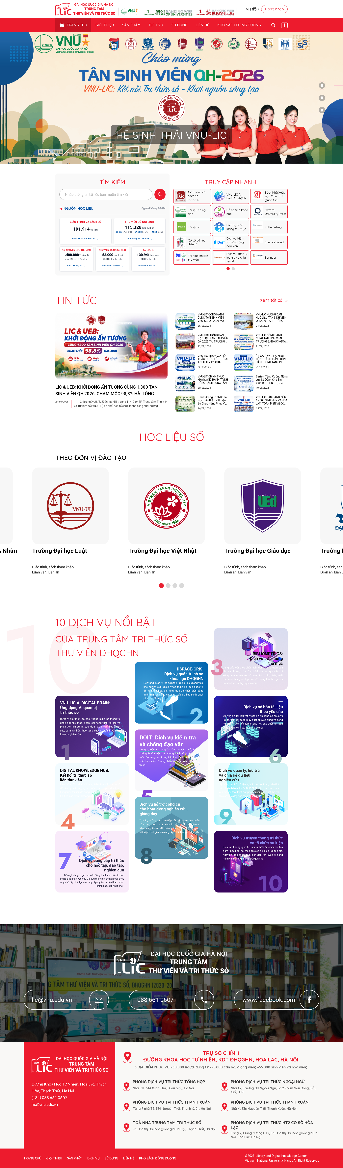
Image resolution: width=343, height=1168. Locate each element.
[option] (171, 98)
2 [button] (322, 97)
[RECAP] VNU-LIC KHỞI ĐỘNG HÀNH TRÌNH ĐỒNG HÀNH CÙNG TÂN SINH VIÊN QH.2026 (271, 359)
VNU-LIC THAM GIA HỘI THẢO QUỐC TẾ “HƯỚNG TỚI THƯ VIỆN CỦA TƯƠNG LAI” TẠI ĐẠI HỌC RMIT (213, 359)
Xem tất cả (271, 300)
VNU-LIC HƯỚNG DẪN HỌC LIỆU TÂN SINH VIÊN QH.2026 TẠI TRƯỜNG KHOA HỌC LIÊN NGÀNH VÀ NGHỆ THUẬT (271, 317)
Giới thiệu (104, 25)
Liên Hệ (202, 25)
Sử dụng (179, 25)
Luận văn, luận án (45, 572)
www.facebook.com (268, 999)
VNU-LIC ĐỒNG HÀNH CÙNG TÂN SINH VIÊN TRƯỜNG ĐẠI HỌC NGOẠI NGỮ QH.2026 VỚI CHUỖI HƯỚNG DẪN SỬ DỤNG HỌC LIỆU (271, 338)
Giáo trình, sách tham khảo (53, 567)
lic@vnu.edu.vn (52, 999)
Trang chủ (77, 25)
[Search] (160, 194)
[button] (161, 585)
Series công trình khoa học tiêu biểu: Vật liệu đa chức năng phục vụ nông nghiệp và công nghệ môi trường (212, 400)
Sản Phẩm (131, 25)
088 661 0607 (155, 999)
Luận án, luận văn (237, 572)
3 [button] (322, 110)
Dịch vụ (156, 25)
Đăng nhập (274, 9)
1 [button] (322, 85)
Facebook (284, 25)
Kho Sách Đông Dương (239, 25)
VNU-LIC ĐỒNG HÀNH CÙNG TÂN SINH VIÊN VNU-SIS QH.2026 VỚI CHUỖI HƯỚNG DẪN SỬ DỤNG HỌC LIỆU (212, 317)
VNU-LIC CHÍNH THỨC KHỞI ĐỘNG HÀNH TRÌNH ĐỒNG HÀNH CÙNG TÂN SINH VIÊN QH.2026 (213, 379)
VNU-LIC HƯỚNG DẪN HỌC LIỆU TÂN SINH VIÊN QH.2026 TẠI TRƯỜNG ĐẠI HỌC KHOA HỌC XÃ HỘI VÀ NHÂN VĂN (213, 338)
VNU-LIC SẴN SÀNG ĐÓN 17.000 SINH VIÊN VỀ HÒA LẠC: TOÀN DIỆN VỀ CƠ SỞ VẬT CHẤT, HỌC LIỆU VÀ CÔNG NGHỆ (272, 400)
